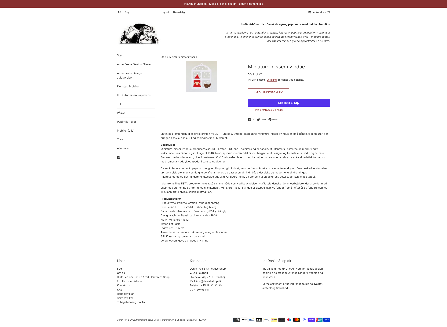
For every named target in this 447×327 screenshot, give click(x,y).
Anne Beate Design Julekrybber (129, 75)
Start (120, 55)
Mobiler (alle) (125, 130)
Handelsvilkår (125, 293)
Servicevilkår (125, 298)
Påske (121, 113)
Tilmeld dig (179, 12)
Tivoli (120, 139)
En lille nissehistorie (129, 281)
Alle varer (123, 148)
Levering (272, 79)
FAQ (119, 289)
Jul (119, 104)
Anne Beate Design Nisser (134, 64)
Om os (121, 272)
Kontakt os (123, 285)
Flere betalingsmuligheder (268, 109)
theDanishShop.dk (145, 319)
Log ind (165, 12)
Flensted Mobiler (128, 86)
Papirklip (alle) (126, 121)
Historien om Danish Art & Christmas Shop (143, 277)
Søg (119, 268)
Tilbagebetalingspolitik (131, 302)
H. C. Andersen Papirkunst (134, 95)
